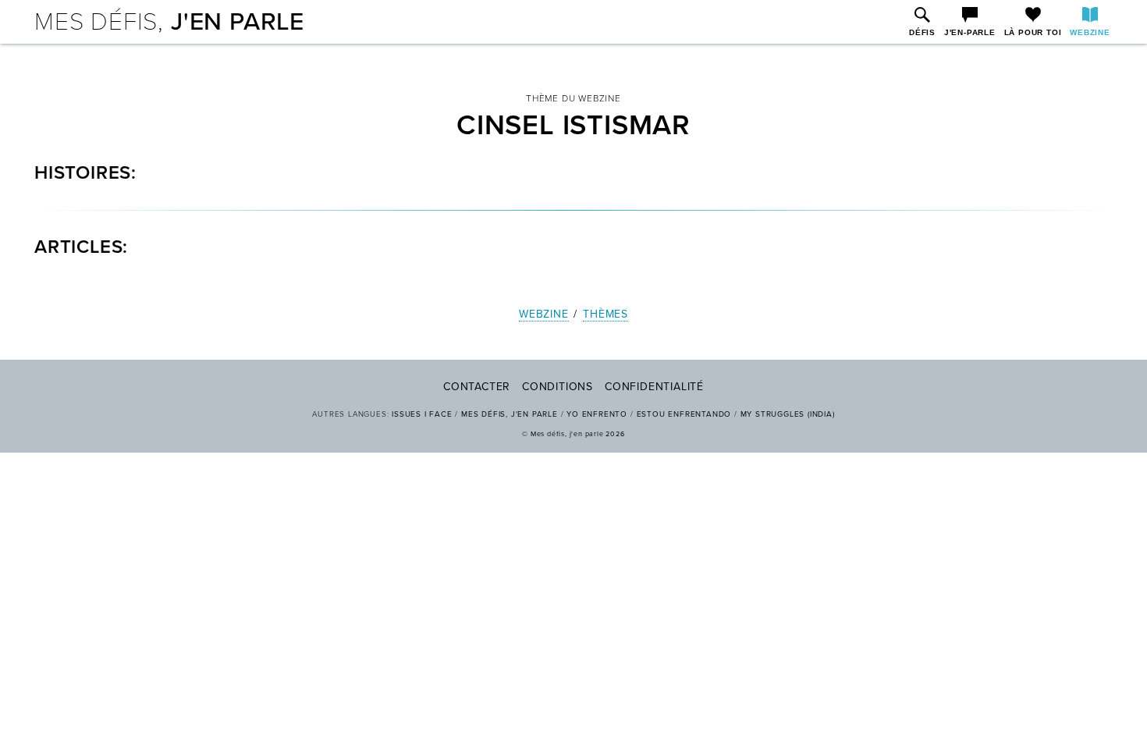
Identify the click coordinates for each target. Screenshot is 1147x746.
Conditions (557, 386)
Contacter (476, 386)
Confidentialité (654, 386)
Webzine (544, 314)
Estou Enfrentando (684, 414)
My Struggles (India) (787, 414)
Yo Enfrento (596, 414)
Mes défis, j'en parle (509, 414)
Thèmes (605, 314)
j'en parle (169, 22)
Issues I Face (422, 414)
